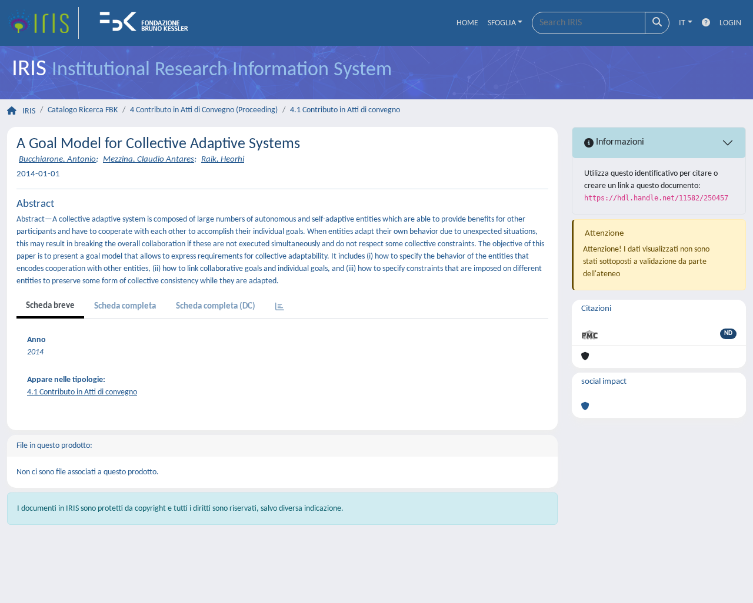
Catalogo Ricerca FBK (83, 110)
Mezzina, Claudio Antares (148, 159)
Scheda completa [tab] (125, 306)
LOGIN (730, 23)
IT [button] (682, 23)
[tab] (279, 308)
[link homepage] (43, 23)
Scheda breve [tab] (50, 306)
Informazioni (619, 142)
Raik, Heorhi (222, 159)
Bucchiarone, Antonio (57, 159)
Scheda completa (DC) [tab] (215, 306)
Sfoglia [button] (502, 23)
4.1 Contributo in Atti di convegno (345, 110)
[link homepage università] (147, 23)
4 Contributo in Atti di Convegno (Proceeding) (204, 110)
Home (467, 23)
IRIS (28, 111)
